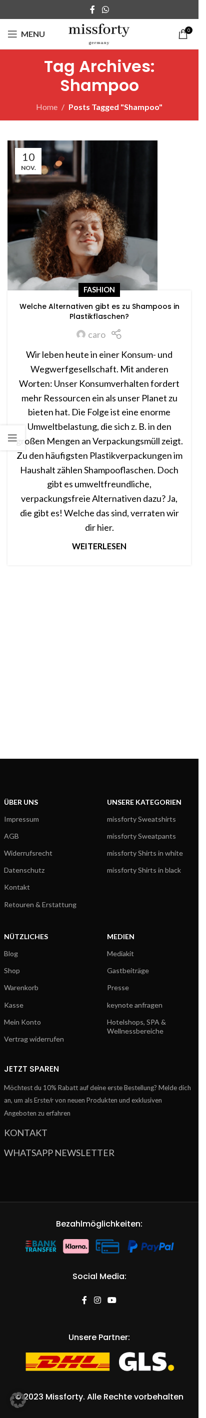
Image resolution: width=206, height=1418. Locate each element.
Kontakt (17, 887)
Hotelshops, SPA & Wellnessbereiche (136, 1026)
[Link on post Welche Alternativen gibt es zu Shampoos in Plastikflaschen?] (99, 215)
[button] (18, 1400)
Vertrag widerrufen (34, 1039)
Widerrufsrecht (28, 853)
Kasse (14, 1005)
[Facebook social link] (92, 9)
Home (47, 106)
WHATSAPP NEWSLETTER (59, 1152)
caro (97, 334)
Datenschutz (24, 870)
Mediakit (120, 953)
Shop (12, 970)
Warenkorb (21, 987)
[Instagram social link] (97, 1300)
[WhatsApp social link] (105, 9)
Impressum (21, 819)
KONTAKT (26, 1132)
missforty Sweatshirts (141, 819)
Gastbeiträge (128, 970)
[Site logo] (99, 32)
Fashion (99, 289)
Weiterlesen (99, 546)
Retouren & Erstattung (40, 904)
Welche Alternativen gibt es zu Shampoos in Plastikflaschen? (100, 311)
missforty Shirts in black (144, 870)
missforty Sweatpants (141, 836)
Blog (11, 953)
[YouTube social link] (112, 1300)
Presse (118, 987)
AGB (11, 836)
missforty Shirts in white (145, 853)
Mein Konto (22, 1022)
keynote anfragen (134, 1005)
